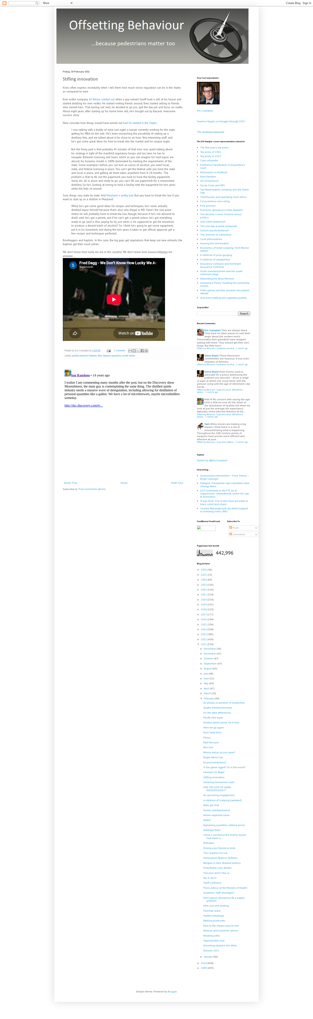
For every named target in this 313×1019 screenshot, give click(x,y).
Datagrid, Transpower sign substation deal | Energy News (224, 484)
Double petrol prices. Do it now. (221, 722)
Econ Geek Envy (212, 732)
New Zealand (104, 355)
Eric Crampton (205, 110)
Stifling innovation (213, 777)
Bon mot (208, 747)
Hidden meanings (213, 915)
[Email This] (130, 351)
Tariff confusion (212, 882)
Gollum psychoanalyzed (214, 230)
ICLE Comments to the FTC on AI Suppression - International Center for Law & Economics (224, 493)
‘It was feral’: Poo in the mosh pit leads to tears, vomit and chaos (224, 502)
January (208, 956)
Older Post (177, 482)
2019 (204, 604)
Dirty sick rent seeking (216, 905)
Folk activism (207, 205)
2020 (204, 599)
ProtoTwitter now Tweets (217, 867)
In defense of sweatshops (215, 259)
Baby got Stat (211, 805)
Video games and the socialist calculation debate (224, 292)
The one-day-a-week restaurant (218, 226)
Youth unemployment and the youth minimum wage (221, 273)
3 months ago (241, 442)
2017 (204, 614)
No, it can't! (209, 877)
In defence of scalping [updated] (222, 800)
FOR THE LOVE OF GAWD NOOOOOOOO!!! (217, 789)
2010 (204, 963)
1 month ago (242, 348)
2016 (204, 619)
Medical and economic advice (220, 930)
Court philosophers (211, 239)
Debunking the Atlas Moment (217, 278)
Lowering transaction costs (218, 782)
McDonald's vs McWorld (213, 172)
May (206, 683)
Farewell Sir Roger (213, 772)
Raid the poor (211, 742)
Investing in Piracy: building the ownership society (224, 284)
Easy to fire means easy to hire (221, 925)
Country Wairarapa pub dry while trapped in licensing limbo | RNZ (224, 510)
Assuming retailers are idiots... (221, 945)
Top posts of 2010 (210, 151)
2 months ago (211, 392)
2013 (204, 634)
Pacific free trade (213, 717)
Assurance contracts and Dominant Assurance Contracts (220, 265)
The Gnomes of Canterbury (215, 234)
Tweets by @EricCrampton (212, 460)
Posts (235, 527)
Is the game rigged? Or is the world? (224, 767)
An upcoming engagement (218, 795)
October (209, 658)
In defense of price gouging (216, 255)
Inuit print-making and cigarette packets (223, 297)
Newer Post (70, 482)
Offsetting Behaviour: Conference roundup (215, 348)
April (207, 688)
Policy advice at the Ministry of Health (225, 887)
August (208, 668)
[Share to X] (138, 351)
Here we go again (213, 727)
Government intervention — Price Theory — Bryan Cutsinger (224, 477)
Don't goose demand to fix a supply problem (224, 899)
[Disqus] (123, 421)
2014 (204, 629)
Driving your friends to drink (219, 848)
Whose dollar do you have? (219, 752)
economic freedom (88, 355)
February (209, 698)
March (207, 693)
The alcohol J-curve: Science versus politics (220, 216)
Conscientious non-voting (215, 201)
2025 (204, 574)
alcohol (75, 355)
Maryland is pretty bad (119, 195)
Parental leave (212, 910)
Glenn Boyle (211, 355)
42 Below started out (102, 99)
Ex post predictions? (215, 762)
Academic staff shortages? (218, 892)
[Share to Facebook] (142, 351)
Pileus (207, 737)
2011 (204, 644)
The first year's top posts (214, 147)
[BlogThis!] (134, 351)
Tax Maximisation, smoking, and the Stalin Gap (224, 191)
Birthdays (208, 842)
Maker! (207, 820)
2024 (204, 579)
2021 (204, 594)
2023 (204, 584)
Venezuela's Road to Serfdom (220, 857)
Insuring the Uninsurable (214, 243)
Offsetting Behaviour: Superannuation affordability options (220, 391)
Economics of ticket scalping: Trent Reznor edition (224, 249)
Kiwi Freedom (208, 176)
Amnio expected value (216, 815)
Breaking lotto (211, 935)
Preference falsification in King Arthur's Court (222, 166)
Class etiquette (209, 160)
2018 (204, 609)
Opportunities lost (213, 940)
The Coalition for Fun (215, 852)
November (210, 653)
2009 (204, 967)
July (206, 673)
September (210, 663)
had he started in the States (140, 123)
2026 (204, 569)
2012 (204, 639)
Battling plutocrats (214, 920)
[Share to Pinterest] (146, 351)
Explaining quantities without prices (224, 825)
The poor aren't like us (216, 872)
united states (128, 355)
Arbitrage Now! (212, 830)
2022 (204, 589)
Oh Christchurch (209, 180)
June (207, 678)
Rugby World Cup (213, 757)
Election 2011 (211, 950)
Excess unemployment (216, 810)
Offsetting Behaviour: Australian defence (215, 442)
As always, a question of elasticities (224, 702)
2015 (204, 624)
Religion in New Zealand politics (222, 862)
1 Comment (119, 350)
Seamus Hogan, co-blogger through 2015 (221, 121)
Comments (238, 534)
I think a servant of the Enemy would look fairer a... (224, 836)
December (210, 648)
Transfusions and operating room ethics (223, 197)
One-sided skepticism (212, 221)
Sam (207, 424)
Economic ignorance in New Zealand (221, 209)
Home (124, 482)
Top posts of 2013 (210, 156)
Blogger (172, 991)
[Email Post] (108, 350)
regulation (116, 355)
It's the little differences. (217, 712)
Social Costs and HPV (212, 185)
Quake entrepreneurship (217, 707)
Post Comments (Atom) (92, 489)
